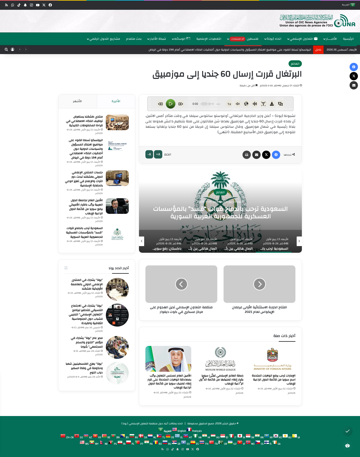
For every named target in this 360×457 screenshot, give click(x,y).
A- (149, 154)
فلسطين (245, 39)
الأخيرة (116, 101)
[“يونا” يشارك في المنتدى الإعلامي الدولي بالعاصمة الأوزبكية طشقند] (117, 289)
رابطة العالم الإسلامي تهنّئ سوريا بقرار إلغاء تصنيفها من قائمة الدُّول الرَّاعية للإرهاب (221, 379)
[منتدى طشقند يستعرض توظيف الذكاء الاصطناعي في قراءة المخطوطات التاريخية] (117, 122)
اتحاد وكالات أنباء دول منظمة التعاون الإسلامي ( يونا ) (152, 423)
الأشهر (77, 101)
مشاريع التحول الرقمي (104, 39)
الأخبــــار (331, 39)
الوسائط (180, 39)
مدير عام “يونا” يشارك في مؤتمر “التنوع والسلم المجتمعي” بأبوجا (87, 342)
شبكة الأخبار (158, 39)
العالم (295, 64)
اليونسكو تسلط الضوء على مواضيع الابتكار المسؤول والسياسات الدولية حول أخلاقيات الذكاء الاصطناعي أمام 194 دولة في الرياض (230, 49)
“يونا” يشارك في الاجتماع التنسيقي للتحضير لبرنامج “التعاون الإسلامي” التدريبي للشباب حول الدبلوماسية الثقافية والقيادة (86, 314)
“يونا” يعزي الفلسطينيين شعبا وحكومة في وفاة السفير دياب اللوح (84, 368)
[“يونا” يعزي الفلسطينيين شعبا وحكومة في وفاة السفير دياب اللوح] (117, 373)
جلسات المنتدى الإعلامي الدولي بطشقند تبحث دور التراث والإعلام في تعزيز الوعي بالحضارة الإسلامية (84, 179)
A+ (158, 154)
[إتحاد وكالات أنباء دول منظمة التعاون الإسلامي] (313, 20)
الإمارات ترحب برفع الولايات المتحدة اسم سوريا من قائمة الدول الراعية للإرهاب (273, 379)
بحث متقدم (134, 39)
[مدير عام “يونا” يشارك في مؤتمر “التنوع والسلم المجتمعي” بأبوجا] (117, 347)
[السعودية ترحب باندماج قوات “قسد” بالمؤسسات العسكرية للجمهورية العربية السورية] (117, 234)
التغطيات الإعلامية (208, 39)
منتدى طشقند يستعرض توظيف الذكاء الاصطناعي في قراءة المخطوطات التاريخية (84, 121)
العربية (346, 5)
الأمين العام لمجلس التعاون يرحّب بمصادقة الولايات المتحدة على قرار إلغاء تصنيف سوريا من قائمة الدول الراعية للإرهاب (169, 381)
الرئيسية (348, 39)
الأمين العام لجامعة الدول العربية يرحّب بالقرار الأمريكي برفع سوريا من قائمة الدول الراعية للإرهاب (86, 207)
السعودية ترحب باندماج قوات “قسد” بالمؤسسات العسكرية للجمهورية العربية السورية (84, 232)
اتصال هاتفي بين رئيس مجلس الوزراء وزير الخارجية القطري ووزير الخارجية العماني (211, 212)
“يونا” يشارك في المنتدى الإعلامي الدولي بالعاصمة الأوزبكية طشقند (87, 284)
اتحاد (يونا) (274, 39)
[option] (181, 21)
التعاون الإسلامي (302, 39)
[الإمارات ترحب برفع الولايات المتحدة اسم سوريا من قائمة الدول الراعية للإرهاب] (272, 359)
